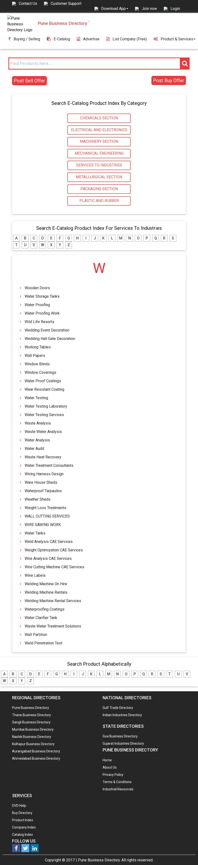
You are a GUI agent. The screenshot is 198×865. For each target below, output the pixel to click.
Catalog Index (22, 834)
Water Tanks (35, 533)
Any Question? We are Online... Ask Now (187, 853)
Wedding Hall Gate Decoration (50, 338)
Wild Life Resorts (39, 321)
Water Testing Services (44, 414)
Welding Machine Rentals (46, 592)
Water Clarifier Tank (41, 617)
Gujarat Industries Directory (123, 743)
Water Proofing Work (42, 313)
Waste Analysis (38, 423)
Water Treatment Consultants (49, 465)
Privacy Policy (113, 775)
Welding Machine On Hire (46, 584)
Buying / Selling (27, 39)
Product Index (22, 820)
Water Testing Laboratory (46, 406)
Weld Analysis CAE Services (49, 541)
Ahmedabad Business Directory (36, 758)
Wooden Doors (37, 288)
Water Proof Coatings (43, 381)
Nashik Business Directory (31, 737)
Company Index (24, 827)
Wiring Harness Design (44, 474)
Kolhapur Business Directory (33, 744)
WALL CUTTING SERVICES (47, 516)
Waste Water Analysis (43, 431)
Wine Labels (35, 575)
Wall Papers (35, 355)
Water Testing (36, 398)
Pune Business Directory (30, 708)
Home (107, 760)
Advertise (91, 39)
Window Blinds (37, 364)
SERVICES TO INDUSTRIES (99, 165)
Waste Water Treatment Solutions (53, 626)
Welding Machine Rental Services (53, 600)
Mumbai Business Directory (33, 729)
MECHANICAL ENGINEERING (99, 153)
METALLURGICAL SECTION (99, 177)
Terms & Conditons (117, 782)
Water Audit (34, 448)
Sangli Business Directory (31, 722)
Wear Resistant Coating (44, 389)
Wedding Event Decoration (47, 330)
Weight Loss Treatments (45, 507)
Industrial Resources (118, 789)
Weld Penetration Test (43, 643)
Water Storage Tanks (42, 296)
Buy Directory (22, 813)
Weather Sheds (37, 499)
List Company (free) (130, 39)
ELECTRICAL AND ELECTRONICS (99, 130)
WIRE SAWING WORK (43, 524)
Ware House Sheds (41, 482)
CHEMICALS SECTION (99, 118)
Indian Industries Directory (122, 715)
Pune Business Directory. (99, 860)
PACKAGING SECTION (99, 189)
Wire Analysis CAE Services (48, 558)
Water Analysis (37, 440)
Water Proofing (37, 305)
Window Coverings (40, 372)
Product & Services (177, 39)
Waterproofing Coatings (44, 609)
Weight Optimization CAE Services (54, 550)
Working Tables (38, 347)
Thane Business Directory (31, 715)
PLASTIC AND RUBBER (99, 200)
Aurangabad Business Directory (36, 751)
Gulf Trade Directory (118, 708)
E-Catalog (62, 39)
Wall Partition (36, 634)
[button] (114, 8)
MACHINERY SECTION (99, 141)
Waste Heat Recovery (43, 457)
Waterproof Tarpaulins (43, 491)
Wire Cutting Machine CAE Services (54, 567)
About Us (110, 767)
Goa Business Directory (120, 736)
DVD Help (19, 805)
